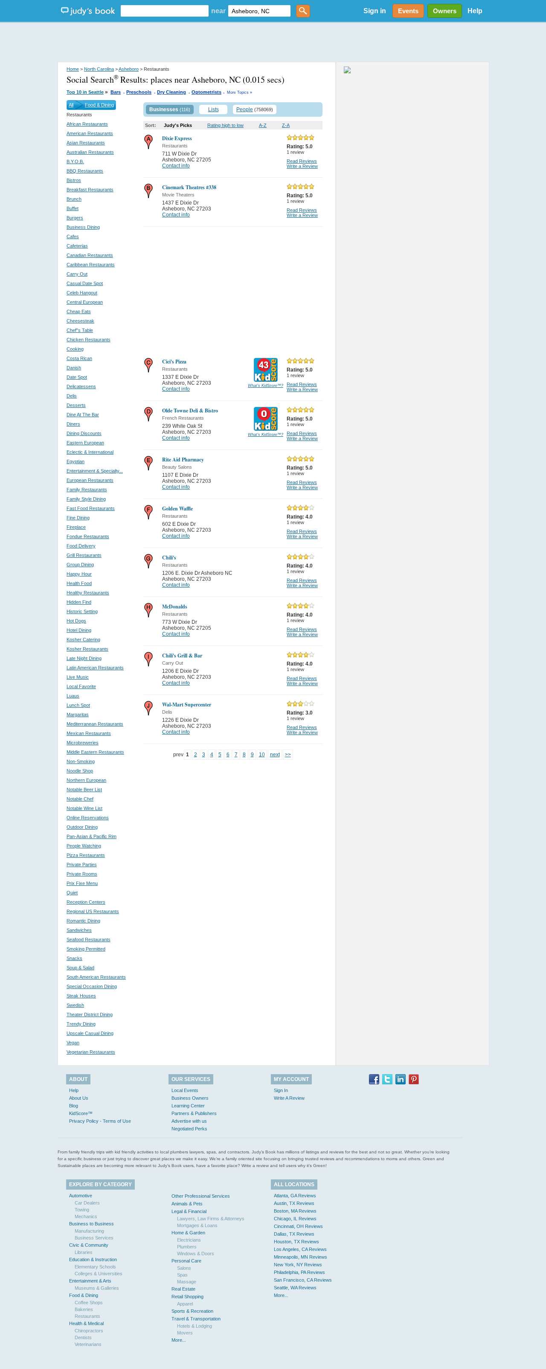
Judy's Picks (178, 125)
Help (475, 10)
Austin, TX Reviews (294, 1203)
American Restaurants (90, 133)
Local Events (184, 1090)
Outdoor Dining (82, 827)
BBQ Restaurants (85, 170)
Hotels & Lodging (194, 1326)
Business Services (94, 1237)
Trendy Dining (81, 1023)
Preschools (138, 92)
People (244, 109)
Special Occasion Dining (92, 986)
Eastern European (85, 442)
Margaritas (78, 714)
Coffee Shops (89, 1302)
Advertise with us (189, 1121)
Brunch (74, 199)
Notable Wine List (84, 808)
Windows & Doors (195, 1253)
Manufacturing (89, 1231)
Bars (115, 92)
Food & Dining (99, 104)
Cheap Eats (79, 311)
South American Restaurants (96, 977)
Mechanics (86, 1216)
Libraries (84, 1252)
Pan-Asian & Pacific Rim (91, 836)
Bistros (74, 180)
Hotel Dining (79, 630)
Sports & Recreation (192, 1311)
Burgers (75, 217)
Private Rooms (82, 873)
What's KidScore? (265, 385)
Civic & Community (88, 1245)
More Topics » (239, 92)
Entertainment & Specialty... (95, 470)
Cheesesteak (80, 320)
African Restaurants (87, 124)
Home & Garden (188, 1232)
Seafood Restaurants (88, 939)
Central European (85, 302)
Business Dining (83, 227)
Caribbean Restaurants (91, 264)
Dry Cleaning (171, 92)
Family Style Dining (86, 498)
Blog (73, 1105)
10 (262, 755)
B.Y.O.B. (75, 161)
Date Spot (77, 377)
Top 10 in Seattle (85, 92)
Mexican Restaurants (89, 733)
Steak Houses (81, 995)
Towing (82, 1209)
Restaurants (87, 1316)
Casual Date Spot (85, 283)
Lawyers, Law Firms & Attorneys (210, 1218)
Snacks (74, 958)
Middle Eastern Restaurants (95, 752)
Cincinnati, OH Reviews (298, 1226)
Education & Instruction (93, 1259)
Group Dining (80, 564)
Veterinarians (88, 1344)
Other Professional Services (200, 1196)
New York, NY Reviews (298, 1264)
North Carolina (99, 69)
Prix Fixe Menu (82, 883)
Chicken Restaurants (88, 339)
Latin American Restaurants (95, 667)
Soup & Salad (80, 967)
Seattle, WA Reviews (295, 1287)
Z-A (286, 125)
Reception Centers (86, 902)
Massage (186, 1281)
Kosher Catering (83, 639)
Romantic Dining (83, 920)
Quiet (72, 892)
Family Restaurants (87, 489)
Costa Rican (79, 358)
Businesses (163, 109)
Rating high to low (225, 125)
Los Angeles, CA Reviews (300, 1249)
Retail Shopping (187, 1296)
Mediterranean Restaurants (95, 723)
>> (288, 755)
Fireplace (76, 527)
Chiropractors (89, 1330)
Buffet (72, 208)
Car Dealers (87, 1202)
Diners (73, 424)
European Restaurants (90, 480)
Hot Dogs (76, 620)
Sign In (281, 1090)
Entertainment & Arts (90, 1280)
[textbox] (165, 11)
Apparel (185, 1303)
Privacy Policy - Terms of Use (100, 1121)
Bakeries (84, 1309)
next (275, 755)
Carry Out (77, 274)
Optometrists (206, 92)
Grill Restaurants (84, 555)
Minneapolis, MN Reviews (300, 1256)
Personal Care (186, 1260)
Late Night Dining (84, 658)
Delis (72, 395)
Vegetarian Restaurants (91, 1052)
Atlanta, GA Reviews (295, 1195)
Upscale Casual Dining (90, 1033)
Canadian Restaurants (90, 255)
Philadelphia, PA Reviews (299, 1272)
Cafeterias (77, 245)
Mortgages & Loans (197, 1225)
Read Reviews (302, 161)
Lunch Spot (78, 705)
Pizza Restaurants (86, 855)
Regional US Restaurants (93, 911)
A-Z (263, 125)
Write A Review (289, 1098)
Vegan (73, 1042)
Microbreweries (83, 742)
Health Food (79, 583)
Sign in (374, 10)
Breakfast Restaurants (90, 189)
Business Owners (190, 1098)
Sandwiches (79, 930)
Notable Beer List (84, 789)
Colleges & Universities (98, 1273)
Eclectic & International (90, 452)
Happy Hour (79, 573)
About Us (78, 1098)
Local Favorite (81, 686)
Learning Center (188, 1105)
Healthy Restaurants (88, 592)
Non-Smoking (81, 761)
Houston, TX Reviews (296, 1241)
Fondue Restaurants (88, 536)
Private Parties (82, 864)
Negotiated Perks (189, 1128)
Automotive (80, 1195)
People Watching (84, 845)
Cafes (73, 236)
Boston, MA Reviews (295, 1210)
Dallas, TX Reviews (294, 1233)
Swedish (75, 1005)
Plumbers (187, 1246)
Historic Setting (82, 611)
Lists (213, 109)
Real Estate (183, 1288)
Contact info (176, 166)
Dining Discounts (84, 433)
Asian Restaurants (86, 142)
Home (73, 69)
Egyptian (75, 461)
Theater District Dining (90, 1014)
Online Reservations (88, 817)
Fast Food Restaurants (91, 508)
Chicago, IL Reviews (295, 1218)
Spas (182, 1274)
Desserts (76, 405)
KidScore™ (81, 1113)
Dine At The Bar (83, 414)
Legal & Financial (188, 1211)
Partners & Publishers (194, 1113)
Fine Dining (78, 517)
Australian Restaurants (90, 152)
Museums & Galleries (97, 1288)
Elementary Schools (95, 1266)
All (71, 104)
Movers (185, 1332)
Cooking (75, 349)
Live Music (78, 677)
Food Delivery (81, 545)
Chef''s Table (80, 330)
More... (178, 1340)
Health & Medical (86, 1323)
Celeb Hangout (82, 292)
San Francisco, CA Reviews (303, 1280)
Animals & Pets (187, 1203)
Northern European (86, 780)
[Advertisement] (273, 42)
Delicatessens (81, 386)
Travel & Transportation (196, 1318)
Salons (184, 1268)
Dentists (83, 1337)
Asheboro (129, 69)
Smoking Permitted (86, 948)
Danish (74, 367)
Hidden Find (79, 602)
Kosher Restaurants (87, 648)
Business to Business (91, 1223)
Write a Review (302, 166)
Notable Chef (80, 798)
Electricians (189, 1239)
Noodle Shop (80, 770)
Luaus (73, 695)
